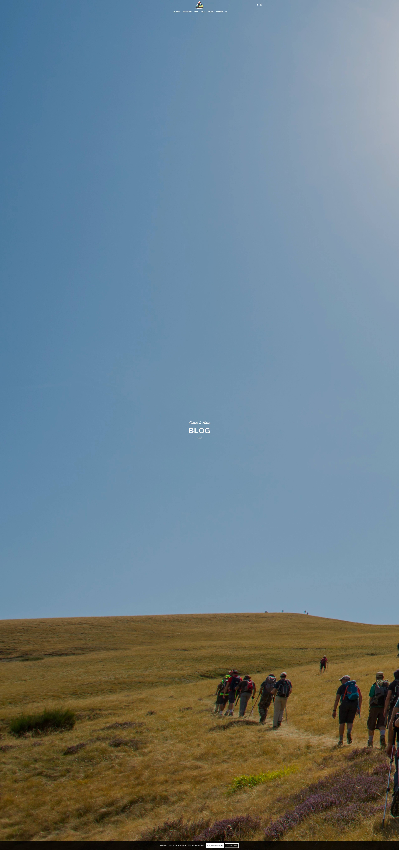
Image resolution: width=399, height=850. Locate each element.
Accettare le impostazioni (215, 845)
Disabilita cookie (232, 845)
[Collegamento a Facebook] (257, 4)
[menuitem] (176, 12)
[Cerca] (225, 12)
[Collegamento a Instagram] (260, 4)
